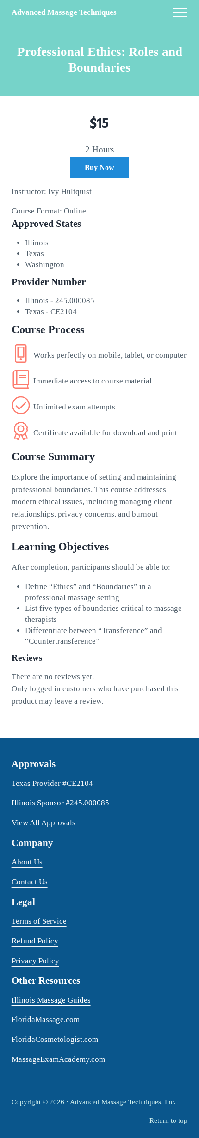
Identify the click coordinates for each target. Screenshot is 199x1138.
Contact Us (30, 881)
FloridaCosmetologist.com (55, 1039)
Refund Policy (35, 941)
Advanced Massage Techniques (64, 12)
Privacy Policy (35, 960)
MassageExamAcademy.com (58, 1059)
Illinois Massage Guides (51, 1000)
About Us (27, 862)
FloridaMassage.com (46, 1019)
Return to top (168, 1120)
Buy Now (99, 167)
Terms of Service (39, 921)
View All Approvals (43, 822)
